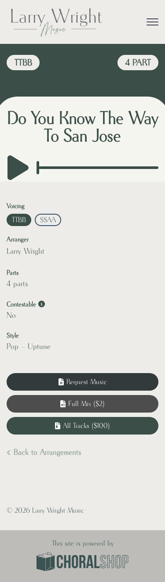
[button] (82, 404)
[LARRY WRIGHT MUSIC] (56, 22)
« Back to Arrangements (44, 452)
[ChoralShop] (83, 562)
